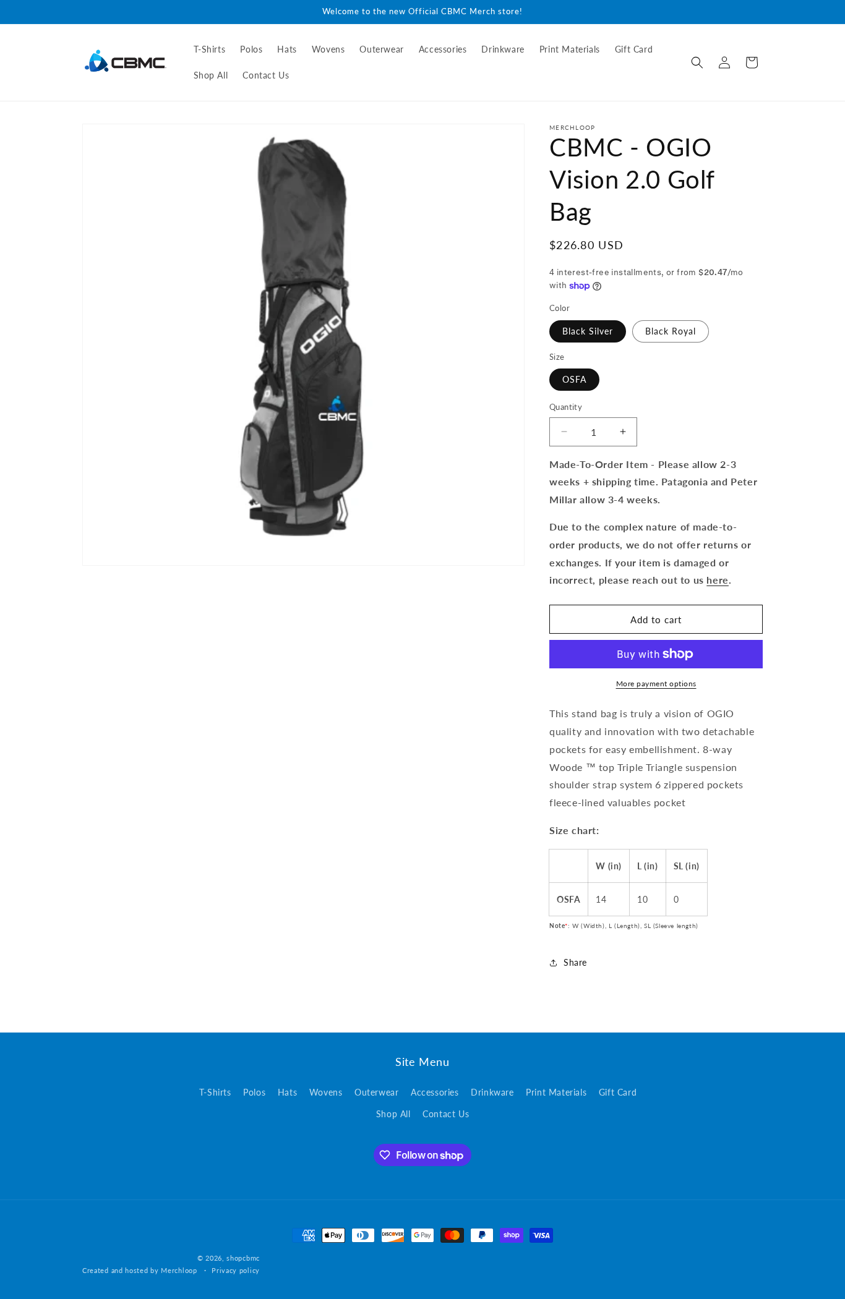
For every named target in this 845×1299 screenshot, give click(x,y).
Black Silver (587, 331)
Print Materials (556, 1092)
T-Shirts (215, 1092)
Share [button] (575, 962)
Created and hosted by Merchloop (139, 1270)
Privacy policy (236, 1270)
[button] (697, 62)
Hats (287, 1092)
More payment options (656, 683)
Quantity (565, 407)
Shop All (393, 1114)
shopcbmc (243, 1258)
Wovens (326, 1092)
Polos (254, 1092)
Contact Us (445, 1114)
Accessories (435, 1092)
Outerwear (376, 1092)
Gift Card (618, 1092)
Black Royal (670, 331)
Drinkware (492, 1092)
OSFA (574, 379)
